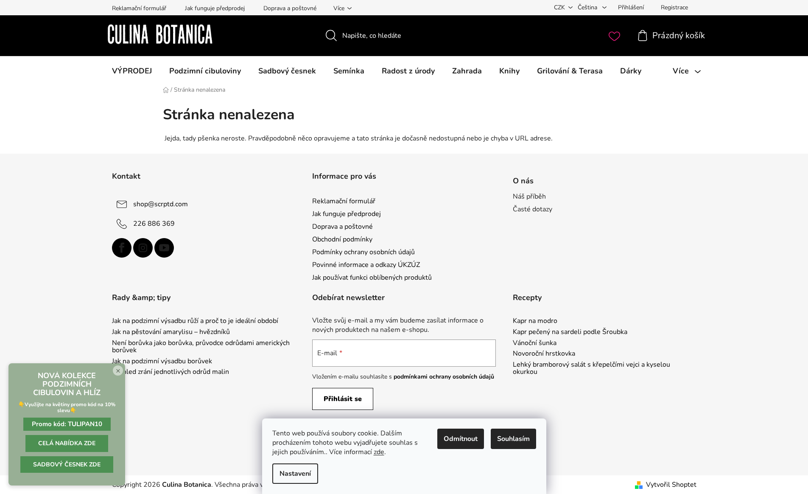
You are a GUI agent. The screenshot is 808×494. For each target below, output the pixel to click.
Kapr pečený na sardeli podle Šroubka (570, 332)
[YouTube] (164, 248)
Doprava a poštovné (289, 8)
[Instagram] (143, 248)
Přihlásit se (343, 399)
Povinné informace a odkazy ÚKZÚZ (366, 264)
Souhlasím (513, 438)
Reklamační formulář (139, 8)
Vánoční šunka (534, 343)
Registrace (674, 7)
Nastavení (295, 473)
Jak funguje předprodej (215, 8)
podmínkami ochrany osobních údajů (444, 377)
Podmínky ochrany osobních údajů (363, 252)
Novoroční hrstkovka (544, 354)
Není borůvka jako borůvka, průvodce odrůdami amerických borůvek (201, 347)
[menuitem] (131, 70)
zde (379, 452)
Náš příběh (529, 196)
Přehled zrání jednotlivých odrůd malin (170, 372)
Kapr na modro (535, 321)
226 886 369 (154, 223)
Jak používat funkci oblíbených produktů (372, 277)
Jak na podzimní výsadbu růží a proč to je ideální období (195, 321)
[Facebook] (121, 248)
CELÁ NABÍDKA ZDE (66, 443)
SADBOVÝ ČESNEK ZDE (67, 464)
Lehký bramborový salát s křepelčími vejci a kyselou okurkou (591, 368)
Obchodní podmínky (342, 239)
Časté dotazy (532, 209)
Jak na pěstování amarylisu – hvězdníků (171, 332)
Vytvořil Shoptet (671, 484)
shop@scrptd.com (160, 203)
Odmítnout (461, 438)
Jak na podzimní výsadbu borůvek (162, 361)
